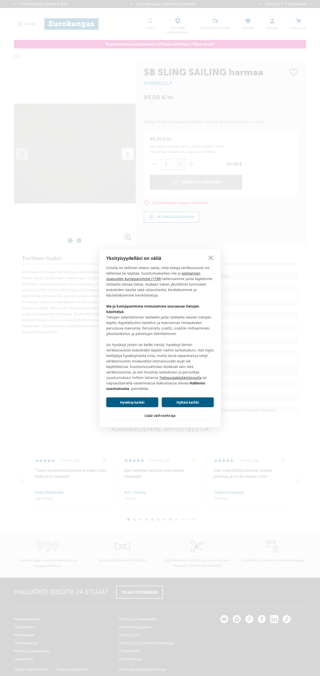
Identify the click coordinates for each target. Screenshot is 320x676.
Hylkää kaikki (187, 402)
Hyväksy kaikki (132, 402)
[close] (211, 258)
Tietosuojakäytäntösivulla (180, 377)
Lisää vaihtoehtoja (160, 415)
